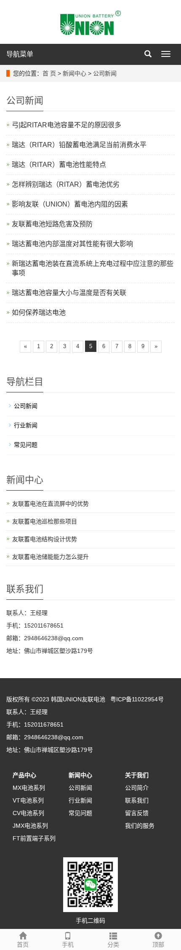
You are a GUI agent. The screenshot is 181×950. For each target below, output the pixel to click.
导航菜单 (19, 54)
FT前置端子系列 (34, 838)
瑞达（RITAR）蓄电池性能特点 (59, 164)
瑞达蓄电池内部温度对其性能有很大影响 (72, 243)
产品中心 (24, 775)
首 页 (49, 73)
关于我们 (137, 775)
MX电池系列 (29, 787)
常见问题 (25, 444)
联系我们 (137, 800)
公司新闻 (105, 73)
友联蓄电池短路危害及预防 (52, 224)
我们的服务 (139, 825)
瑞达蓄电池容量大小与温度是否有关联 (69, 292)
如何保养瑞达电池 (39, 312)
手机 (68, 944)
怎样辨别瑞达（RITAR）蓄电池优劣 (66, 184)
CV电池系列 (28, 813)
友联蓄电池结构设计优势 (44, 539)
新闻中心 (74, 73)
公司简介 (137, 787)
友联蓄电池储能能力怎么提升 (50, 556)
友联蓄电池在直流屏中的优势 (50, 503)
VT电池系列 (28, 800)
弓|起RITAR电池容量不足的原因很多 (66, 125)
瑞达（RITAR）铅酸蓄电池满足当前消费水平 (79, 144)
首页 (23, 944)
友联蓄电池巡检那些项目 (44, 521)
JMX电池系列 (30, 825)
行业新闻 (25, 425)
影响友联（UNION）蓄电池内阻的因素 (70, 204)
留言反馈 (137, 813)
